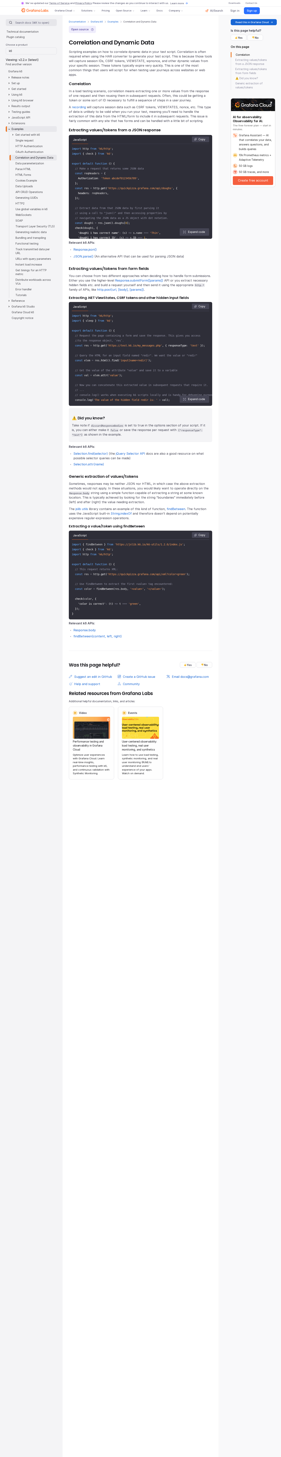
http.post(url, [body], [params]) (120, 289)
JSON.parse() (83, 256)
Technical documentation (22, 31)
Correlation (243, 54)
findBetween (176, 509)
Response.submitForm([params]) (139, 280)
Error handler (23, 289)
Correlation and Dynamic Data (34, 157)
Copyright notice (22, 318)
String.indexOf (121, 513)
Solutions (87, 10)
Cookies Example (26, 180)
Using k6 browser (22, 100)
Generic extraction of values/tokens (249, 85)
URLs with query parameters (33, 258)
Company (174, 10)
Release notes (20, 77)
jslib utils (82, 509)
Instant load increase (28, 264)
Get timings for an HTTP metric (31, 272)
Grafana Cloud (63, 10)
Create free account (253, 180)
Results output (20, 106)
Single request (24, 140)
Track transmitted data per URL (32, 251)
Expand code (196, 231)
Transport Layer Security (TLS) (35, 226)
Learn (144, 10)
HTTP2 (19, 203)
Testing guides (20, 111)
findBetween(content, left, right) (97, 636)
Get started (18, 88)
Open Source (124, 10)
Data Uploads (24, 186)
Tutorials (21, 295)
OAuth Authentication (29, 151)
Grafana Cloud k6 (23, 312)
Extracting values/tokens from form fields (251, 71)
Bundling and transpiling (30, 237)
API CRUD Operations (29, 192)
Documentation (77, 21)
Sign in (235, 10)
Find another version (19, 64)
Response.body (84, 630)
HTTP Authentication (29, 146)
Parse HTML (23, 169)
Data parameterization (29, 163)
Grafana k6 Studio (23, 306)
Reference (18, 300)
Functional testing (26, 243)
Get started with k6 (27, 134)
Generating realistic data (31, 232)
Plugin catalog (15, 37)
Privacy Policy (83, 3)
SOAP (19, 220)
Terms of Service (59, 3)
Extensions (18, 123)
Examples (113, 21)
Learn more (177, 3)
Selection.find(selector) (90, 453)
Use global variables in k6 (31, 209)
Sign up (252, 10)
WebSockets (23, 214)
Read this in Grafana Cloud (252, 22)
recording (79, 107)
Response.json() (85, 249)
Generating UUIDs (26, 197)
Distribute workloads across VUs (33, 281)
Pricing (106, 10)
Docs (159, 10)
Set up (15, 83)
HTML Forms (23, 174)
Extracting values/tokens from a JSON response (251, 61)
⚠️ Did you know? (246, 78)
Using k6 (16, 94)
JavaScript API (20, 117)
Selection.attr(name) (88, 464)
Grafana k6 (97, 21)
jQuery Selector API (130, 453)
